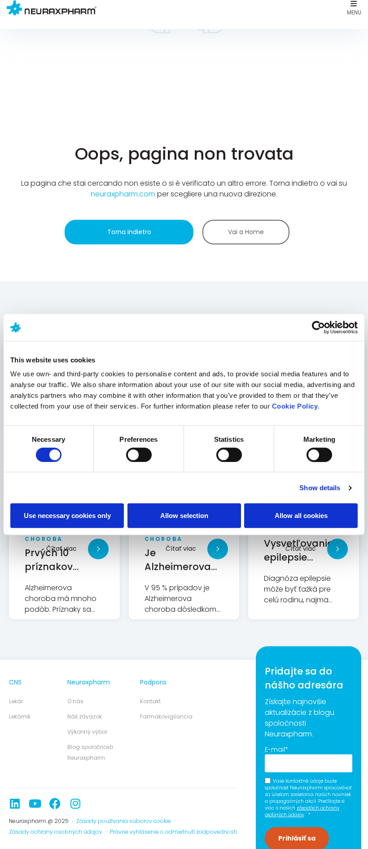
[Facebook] (55, 803)
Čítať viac (61, 548)
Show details (319, 488)
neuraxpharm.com (123, 194)
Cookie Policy (295, 406)
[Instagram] (75, 803)
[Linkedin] (14, 803)
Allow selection (184, 515)
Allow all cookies (301, 515)
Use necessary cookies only (67, 515)
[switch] (139, 455)
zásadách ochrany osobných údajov (302, 811)
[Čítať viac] (98, 549)
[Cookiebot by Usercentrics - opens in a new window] (318, 327)
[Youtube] (34, 803)
